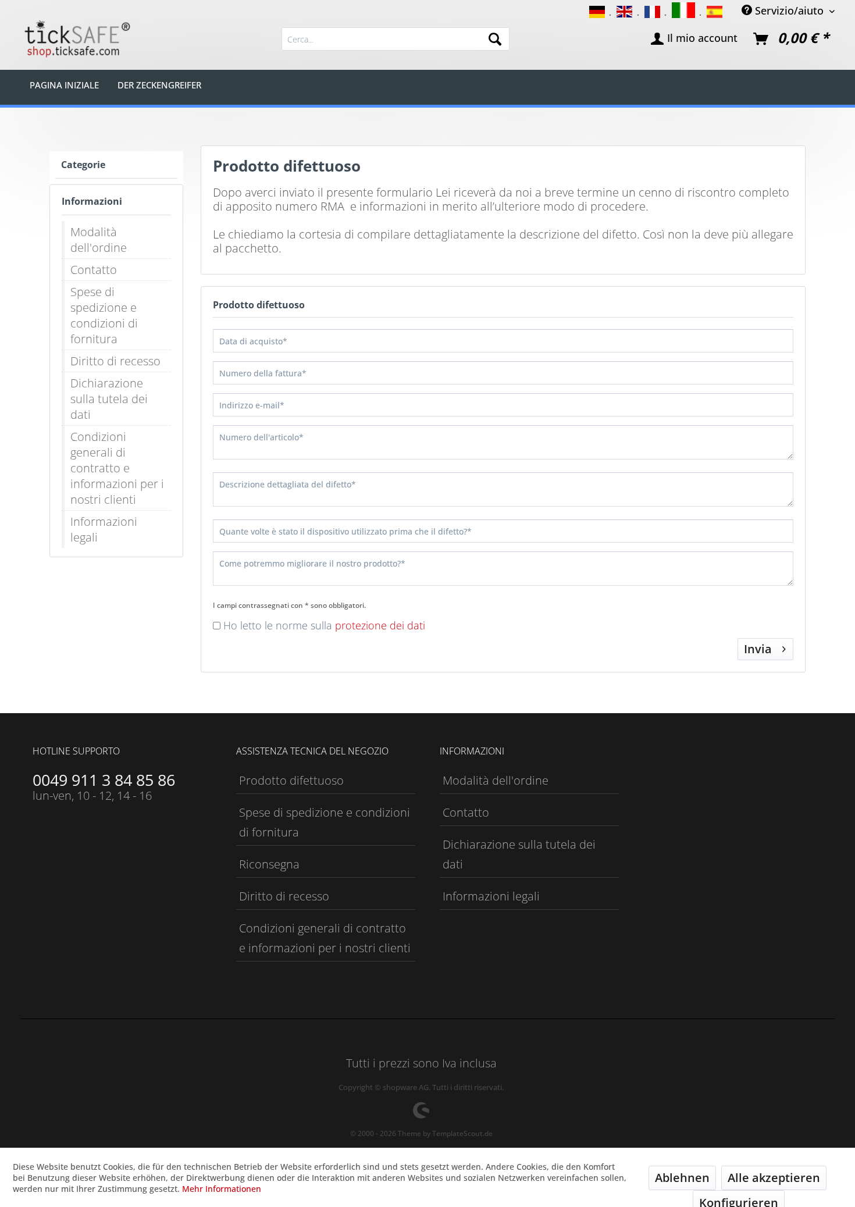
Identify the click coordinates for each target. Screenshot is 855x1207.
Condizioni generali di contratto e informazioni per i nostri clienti (117, 468)
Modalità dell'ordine (98, 239)
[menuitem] (396, 39)
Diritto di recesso (115, 361)
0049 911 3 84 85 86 (104, 780)
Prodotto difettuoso (291, 780)
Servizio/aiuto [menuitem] (789, 10)
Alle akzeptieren (774, 1177)
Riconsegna (269, 864)
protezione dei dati (380, 625)
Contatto (93, 269)
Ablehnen (682, 1177)
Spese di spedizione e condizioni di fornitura (104, 315)
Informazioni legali (103, 529)
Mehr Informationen (221, 1188)
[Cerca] (495, 39)
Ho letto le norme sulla (324, 625)
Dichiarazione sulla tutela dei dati (109, 398)
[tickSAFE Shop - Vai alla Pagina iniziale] (76, 39)
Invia (758, 649)
